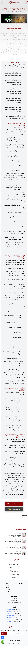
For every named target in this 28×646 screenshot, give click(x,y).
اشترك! (4, 633)
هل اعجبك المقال (16, 509)
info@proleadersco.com (13, 602)
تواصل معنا (7, 589)
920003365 (13, 598)
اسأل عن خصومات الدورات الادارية (14, 504)
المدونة (7, 587)
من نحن (7, 585)
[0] (26, 2)
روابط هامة (7, 591)
